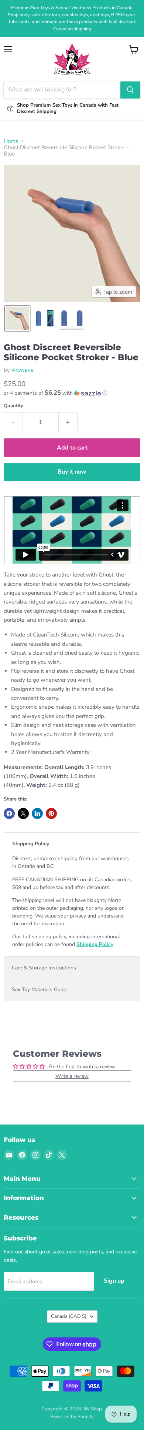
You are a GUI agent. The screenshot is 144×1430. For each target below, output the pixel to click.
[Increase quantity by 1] (68, 422)
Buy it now (72, 472)
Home (11, 141)
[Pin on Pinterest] (51, 813)
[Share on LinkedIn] (37, 813)
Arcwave (22, 370)
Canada (68, 1316)
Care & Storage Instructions (44, 967)
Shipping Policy (30, 843)
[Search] (130, 89)
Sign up (114, 1281)
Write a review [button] (72, 1076)
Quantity (13, 406)
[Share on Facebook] (9, 813)
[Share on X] (23, 813)
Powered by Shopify (72, 1416)
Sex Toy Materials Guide (39, 989)
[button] (17, 318)
